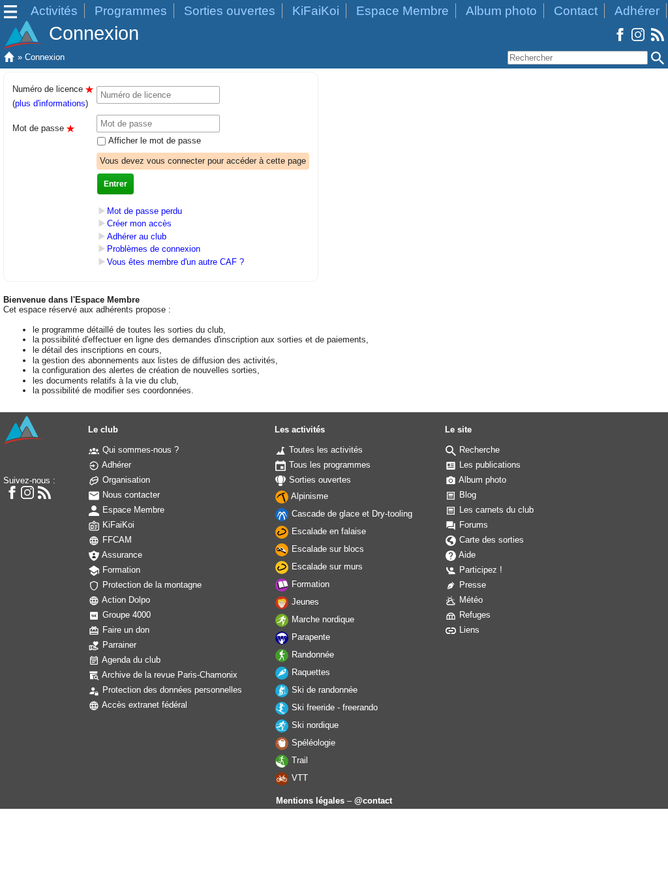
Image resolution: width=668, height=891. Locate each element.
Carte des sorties (490, 540)
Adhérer (637, 11)
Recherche (478, 450)
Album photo (501, 11)
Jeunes (304, 602)
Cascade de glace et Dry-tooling (350, 514)
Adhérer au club (136, 236)
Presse (471, 585)
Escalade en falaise (327, 531)
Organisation (125, 480)
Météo (470, 600)
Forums (472, 525)
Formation (120, 570)
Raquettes (309, 672)
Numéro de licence (52, 89)
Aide (466, 555)
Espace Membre (402, 11)
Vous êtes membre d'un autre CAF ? (175, 262)
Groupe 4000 (125, 615)
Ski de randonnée (323, 690)
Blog (466, 495)
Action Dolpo (125, 600)
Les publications (489, 465)
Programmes (131, 11)
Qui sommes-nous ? (139, 450)
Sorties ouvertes (229, 11)
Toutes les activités (324, 450)
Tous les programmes (328, 465)
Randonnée (311, 654)
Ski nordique (314, 725)
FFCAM (116, 540)
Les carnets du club (495, 510)
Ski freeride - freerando (333, 707)
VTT (298, 778)
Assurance (121, 555)
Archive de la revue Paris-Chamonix (168, 675)
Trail (298, 760)
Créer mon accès (139, 223)
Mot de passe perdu (144, 211)
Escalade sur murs (326, 566)
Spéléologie (312, 743)
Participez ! (479, 570)
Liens (468, 630)
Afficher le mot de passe (153, 140)
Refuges (474, 615)
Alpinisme (308, 496)
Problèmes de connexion (153, 249)
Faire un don (124, 630)
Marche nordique (321, 619)
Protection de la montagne (151, 585)
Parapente (309, 637)
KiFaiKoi (315, 11)
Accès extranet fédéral (143, 705)
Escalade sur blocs (326, 549)
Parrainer (118, 645)
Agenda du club (130, 660)
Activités (54, 11)
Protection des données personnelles (171, 690)
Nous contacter (130, 495)
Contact (576, 11)
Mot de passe (43, 128)
